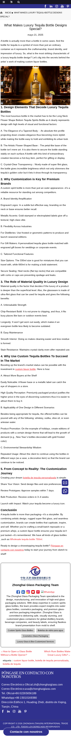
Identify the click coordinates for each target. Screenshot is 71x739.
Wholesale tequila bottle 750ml (26, 539)
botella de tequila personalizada (52, 660)
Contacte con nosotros (26, 731)
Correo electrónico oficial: (32, 684)
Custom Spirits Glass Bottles (20, 630)
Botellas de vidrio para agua (50, 630)
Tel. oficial (18, 693)
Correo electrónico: (28, 688)
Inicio (8, 13)
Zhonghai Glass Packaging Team (35, 585)
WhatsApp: (19, 697)
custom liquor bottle (24, 660)
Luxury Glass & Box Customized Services (35, 642)
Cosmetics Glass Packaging (35, 636)
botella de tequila (12, 664)
